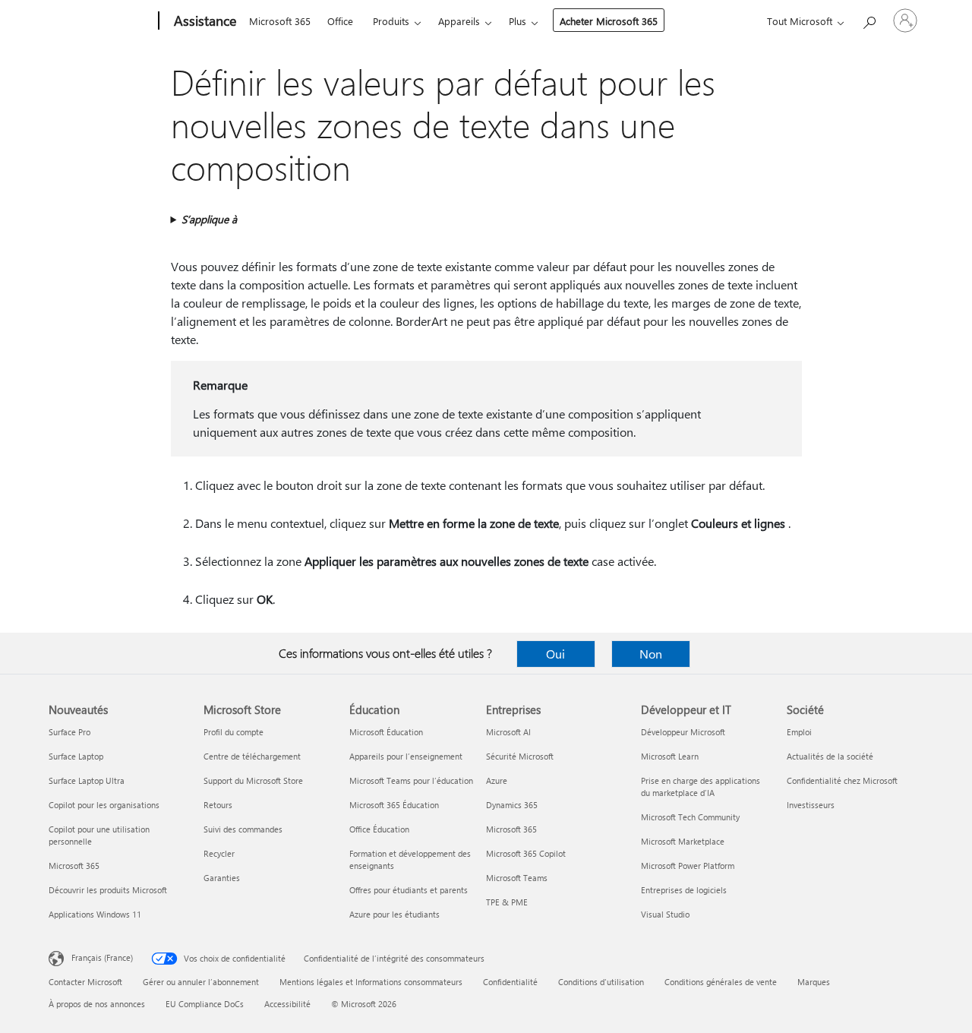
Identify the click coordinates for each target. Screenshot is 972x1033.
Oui (555, 654)
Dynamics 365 (512, 804)
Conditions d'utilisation (601, 981)
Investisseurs (811, 804)
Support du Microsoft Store (253, 780)
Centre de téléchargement (252, 756)
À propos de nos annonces (97, 1003)
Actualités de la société (830, 756)
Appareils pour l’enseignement (405, 756)
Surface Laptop (76, 756)
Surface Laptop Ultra (87, 780)
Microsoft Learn (670, 756)
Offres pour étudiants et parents (408, 890)
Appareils (459, 20)
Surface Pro (69, 732)
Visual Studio (665, 914)
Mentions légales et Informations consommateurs (370, 981)
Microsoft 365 (280, 20)
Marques (813, 981)
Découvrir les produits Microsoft (108, 890)
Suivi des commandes (243, 829)
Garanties (222, 877)
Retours (218, 804)
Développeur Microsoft (683, 732)
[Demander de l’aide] (868, 19)
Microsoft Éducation (386, 732)
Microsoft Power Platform (687, 865)
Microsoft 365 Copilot (526, 853)
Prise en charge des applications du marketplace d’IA (700, 786)
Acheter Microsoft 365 (609, 20)
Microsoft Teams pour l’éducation (411, 780)
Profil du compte (234, 732)
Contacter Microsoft (85, 981)
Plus (517, 20)
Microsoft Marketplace (682, 841)
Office (340, 20)
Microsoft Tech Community (690, 817)
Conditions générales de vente (720, 981)
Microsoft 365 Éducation (394, 804)
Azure (496, 780)
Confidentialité (510, 981)
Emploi (799, 732)
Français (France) (102, 957)
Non (650, 654)
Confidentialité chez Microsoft (842, 780)
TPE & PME (507, 902)
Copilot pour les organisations (104, 804)
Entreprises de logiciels (684, 890)
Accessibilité (287, 1003)
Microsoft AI (508, 732)
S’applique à (209, 219)
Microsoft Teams (517, 877)
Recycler (219, 853)
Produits (391, 20)
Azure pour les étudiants (394, 914)
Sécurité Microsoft (520, 756)
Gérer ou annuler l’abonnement (201, 981)
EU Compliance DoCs (205, 1003)
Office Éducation (379, 829)
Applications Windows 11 (95, 914)
